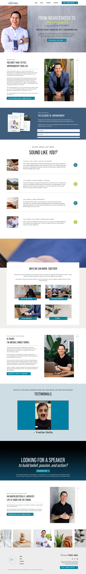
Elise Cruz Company (39, 569)
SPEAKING (22, 563)
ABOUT (21, 559)
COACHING (22, 561)
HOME (21, 556)
